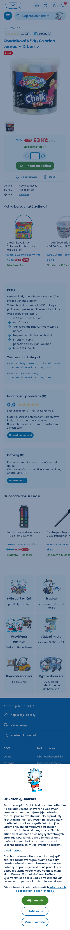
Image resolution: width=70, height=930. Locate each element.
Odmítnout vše (35, 922)
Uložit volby (35, 911)
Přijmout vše (35, 900)
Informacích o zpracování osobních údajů (41, 889)
